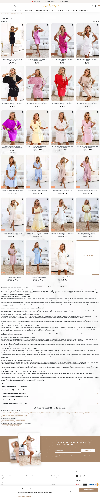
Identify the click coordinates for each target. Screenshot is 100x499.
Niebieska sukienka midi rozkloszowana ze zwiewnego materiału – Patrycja (37, 191)
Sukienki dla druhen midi (48, 412)
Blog (2, 484)
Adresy (52, 482)
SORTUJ (96, 21)
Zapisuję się (88, 450)
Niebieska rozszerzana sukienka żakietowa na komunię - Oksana (12, 191)
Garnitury (68, 10)
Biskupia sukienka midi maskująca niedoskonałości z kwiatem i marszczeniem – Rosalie (12, 148)
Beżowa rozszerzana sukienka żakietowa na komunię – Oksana (62, 147)
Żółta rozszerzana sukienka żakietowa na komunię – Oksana (37, 147)
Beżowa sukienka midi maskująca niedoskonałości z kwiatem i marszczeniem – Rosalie (87, 103)
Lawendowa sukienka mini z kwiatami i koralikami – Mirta (38, 60)
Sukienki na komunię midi (62, 412)
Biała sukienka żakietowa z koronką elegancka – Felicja (62, 276)
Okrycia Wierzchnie (82, 10)
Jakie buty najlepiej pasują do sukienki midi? (14, 393)
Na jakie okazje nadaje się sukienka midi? (13, 390)
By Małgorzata (38, 10)
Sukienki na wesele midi (7, 415)
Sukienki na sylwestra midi (8, 412)
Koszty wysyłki (29, 475)
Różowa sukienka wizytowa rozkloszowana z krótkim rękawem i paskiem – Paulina (12, 276)
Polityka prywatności (6, 475)
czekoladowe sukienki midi (8, 420)
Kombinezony (60, 10)
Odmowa (89, 494)
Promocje (26, 10)
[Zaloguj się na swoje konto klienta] (92, 6)
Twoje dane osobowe (56, 475)
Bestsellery (20, 10)
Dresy (74, 10)
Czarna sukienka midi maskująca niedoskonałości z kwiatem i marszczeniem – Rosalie (12, 103)
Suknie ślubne (46, 10)
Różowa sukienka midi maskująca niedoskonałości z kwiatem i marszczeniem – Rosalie (37, 103)
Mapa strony (4, 482)
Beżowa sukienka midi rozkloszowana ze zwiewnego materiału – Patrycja (62, 191)
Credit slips (53, 480)
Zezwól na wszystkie (89, 489)
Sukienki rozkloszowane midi (76, 412)
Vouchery (53, 484)
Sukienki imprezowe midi (21, 415)
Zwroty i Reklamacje (31, 478)
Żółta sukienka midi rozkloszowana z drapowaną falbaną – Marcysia (37, 234)
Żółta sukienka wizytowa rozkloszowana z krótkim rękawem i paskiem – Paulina (87, 234)
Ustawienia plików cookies (24, 496)
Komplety (53, 10)
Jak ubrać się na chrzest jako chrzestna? (11, 425)
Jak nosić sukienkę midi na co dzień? (12, 400)
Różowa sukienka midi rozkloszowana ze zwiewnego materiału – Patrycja (87, 191)
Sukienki (31, 10)
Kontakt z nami (29, 482)
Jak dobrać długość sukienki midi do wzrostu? (15, 403)
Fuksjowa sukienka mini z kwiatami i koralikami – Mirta (62, 60)
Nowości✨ (14, 10)
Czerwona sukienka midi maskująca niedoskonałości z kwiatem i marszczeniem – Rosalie (62, 103)
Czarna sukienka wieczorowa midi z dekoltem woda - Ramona (12, 60)
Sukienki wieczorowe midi (22, 412)
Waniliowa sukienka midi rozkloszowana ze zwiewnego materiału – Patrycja (12, 234)
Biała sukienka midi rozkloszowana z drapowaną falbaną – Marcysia (62, 234)
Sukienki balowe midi (35, 412)
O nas (2, 480)
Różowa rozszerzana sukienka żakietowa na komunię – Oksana (87, 147)
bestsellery (45, 346)
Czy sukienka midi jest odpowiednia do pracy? (15, 396)
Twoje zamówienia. (55, 478)
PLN (89, 6)
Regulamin (3, 478)
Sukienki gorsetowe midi (91, 412)
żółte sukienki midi (20, 420)
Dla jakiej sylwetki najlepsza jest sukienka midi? (15, 386)
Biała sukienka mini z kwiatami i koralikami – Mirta (87, 60)
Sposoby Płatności (30, 480)
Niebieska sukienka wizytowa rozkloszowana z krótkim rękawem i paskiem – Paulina (37, 276)
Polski (84, 6)
